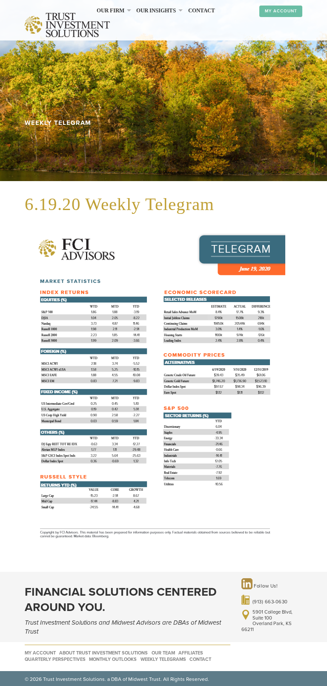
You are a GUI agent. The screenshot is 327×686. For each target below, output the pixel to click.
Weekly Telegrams (163, 659)
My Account (281, 11)
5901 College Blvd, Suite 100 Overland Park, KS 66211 (267, 620)
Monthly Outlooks (113, 659)
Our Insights (156, 11)
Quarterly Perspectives (55, 659)
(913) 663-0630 (270, 601)
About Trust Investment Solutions (103, 653)
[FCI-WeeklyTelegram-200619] (155, 550)
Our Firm (110, 11)
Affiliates (190, 653)
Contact (201, 11)
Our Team (163, 653)
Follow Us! (265, 586)
